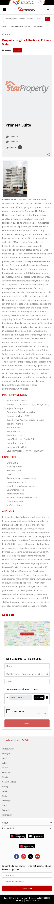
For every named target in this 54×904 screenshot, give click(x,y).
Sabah (4, 805)
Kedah (5, 767)
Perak (4, 791)
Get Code (39, 697)
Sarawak (6, 810)
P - (7, 697)
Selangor (6, 753)
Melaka (5, 777)
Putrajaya (6, 800)
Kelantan (6, 772)
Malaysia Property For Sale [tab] (17, 740)
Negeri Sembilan (9, 781)
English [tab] (17, 50)
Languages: (6, 50)
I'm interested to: (13, 689)
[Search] (47, 19)
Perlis (4, 796)
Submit (27, 723)
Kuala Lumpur (8, 748)
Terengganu (7, 815)
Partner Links (8, 828)
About (5, 822)
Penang (5, 758)
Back (7, 34)
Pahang (5, 786)
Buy (27, 689)
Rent (36, 689)
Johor (4, 763)
